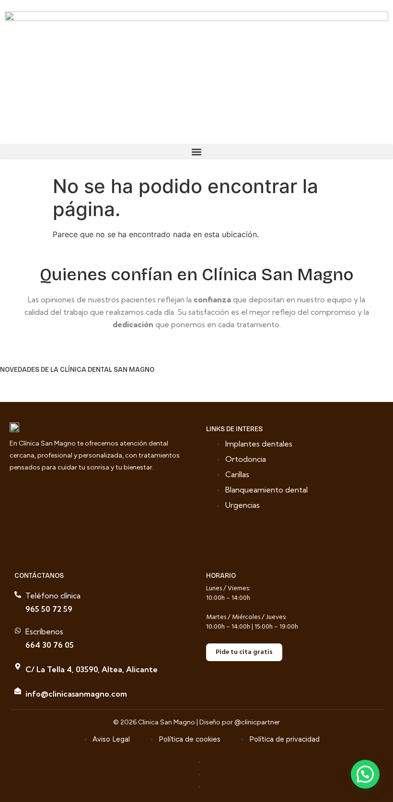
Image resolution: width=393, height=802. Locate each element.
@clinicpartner (257, 722)
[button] (196, 152)
